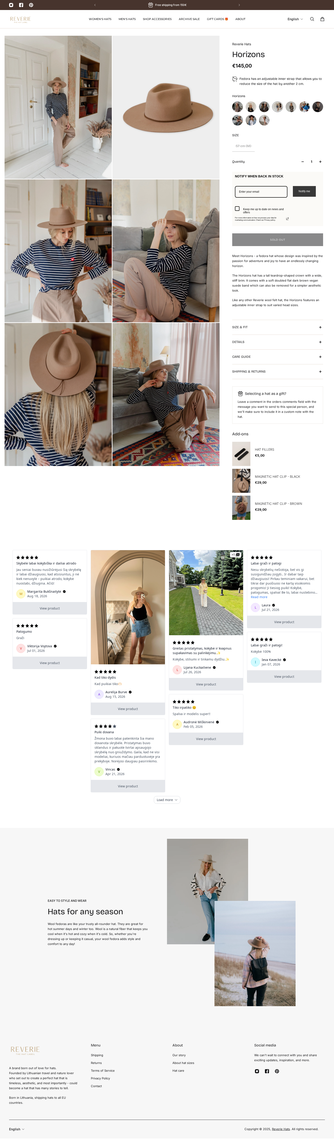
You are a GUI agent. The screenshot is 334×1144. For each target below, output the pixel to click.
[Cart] (322, 19)
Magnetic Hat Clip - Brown (278, 504)
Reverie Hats (241, 44)
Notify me (304, 191)
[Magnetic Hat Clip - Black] (241, 481)
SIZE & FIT (240, 327)
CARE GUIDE (241, 357)
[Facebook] (21, 5)
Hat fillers (264, 450)
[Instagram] (11, 5)
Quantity (238, 162)
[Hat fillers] (241, 454)
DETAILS (238, 342)
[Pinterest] (31, 5)
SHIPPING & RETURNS (249, 371)
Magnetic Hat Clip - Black (277, 477)
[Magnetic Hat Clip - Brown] (241, 508)
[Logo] (20, 19)
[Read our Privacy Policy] (287, 219)
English (14, 1129)
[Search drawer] (312, 19)
